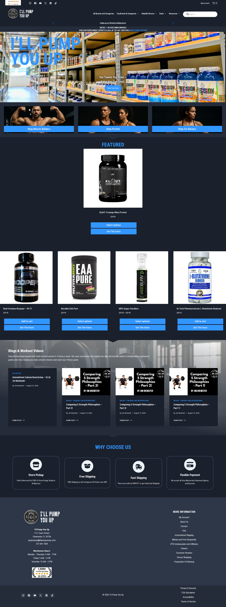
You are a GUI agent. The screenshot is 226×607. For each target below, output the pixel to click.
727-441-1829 (119, 30)
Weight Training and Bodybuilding (80, 401)
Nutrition (16, 373)
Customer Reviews (184, 553)
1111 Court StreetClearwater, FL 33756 (42, 533)
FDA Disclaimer (188, 592)
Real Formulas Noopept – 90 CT (17, 308)
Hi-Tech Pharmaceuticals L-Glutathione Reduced (199, 308)
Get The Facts (114, 231)
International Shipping (184, 535)
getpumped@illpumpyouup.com (42, 540)
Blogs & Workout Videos (26, 351)
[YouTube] (40, 3)
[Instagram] (30, 3)
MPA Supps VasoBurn (129, 308)
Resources (173, 14)
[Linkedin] (50, 3)
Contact (184, 526)
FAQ (184, 530)
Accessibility (188, 597)
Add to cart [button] (27, 321)
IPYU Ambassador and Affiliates (184, 544)
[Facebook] (35, 3)
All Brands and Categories (103, 14)
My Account (205, 3)
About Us (184, 521)
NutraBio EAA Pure (69, 308)
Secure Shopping (184, 557)
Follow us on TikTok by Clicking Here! (113, 23)
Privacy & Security (188, 588)
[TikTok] (55, 3)
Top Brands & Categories (126, 14)
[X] (45, 3)
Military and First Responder (184, 539)
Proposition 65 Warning (184, 562)
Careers (184, 548)
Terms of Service (188, 601)
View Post (18, 420)
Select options (113, 225)
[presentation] (86, 381)
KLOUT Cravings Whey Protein (113, 212)
